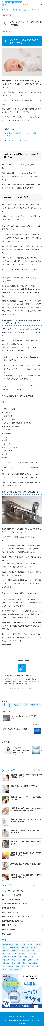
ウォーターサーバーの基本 (11, 895)
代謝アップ (6, 957)
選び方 (4, 969)
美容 (23, 966)
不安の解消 (22, 953)
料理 (4, 966)
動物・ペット (16, 960)
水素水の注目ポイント (10, 925)
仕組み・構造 (32, 953)
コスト (4, 947)
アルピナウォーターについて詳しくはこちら (17, 688)
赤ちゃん (26, 704)
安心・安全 (6, 963)
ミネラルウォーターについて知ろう (15, 904)
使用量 (14, 957)
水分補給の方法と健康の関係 (12, 921)
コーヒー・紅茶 (14, 947)
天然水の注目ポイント (10, 912)
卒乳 (24, 960)
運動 (37, 966)
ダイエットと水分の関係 (11, 899)
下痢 (14, 953)
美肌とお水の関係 (8, 929)
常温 (19, 963)
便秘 (20, 957)
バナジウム (15, 950)
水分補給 (10, 966)
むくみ (30, 944)
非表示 (11, 129)
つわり (23, 944)
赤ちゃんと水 (7, 15)
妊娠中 (9, 705)
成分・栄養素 (17, 704)
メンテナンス (6, 953)
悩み (24, 963)
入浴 (31, 957)
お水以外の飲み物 (8, 944)
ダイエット (25, 947)
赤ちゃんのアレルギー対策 (17, 140)
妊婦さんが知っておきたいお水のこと (15, 916)
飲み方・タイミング (36, 704)
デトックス (34, 947)
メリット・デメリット (28, 950)
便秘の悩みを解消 (8, 908)
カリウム (38, 944)
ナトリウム (6, 950)
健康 (4, 704)
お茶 (17, 944)
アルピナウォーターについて (12, 891)
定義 (13, 963)
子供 (36, 960)
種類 (17, 966)
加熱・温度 (6, 960)
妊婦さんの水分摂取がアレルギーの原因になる (22, 134)
